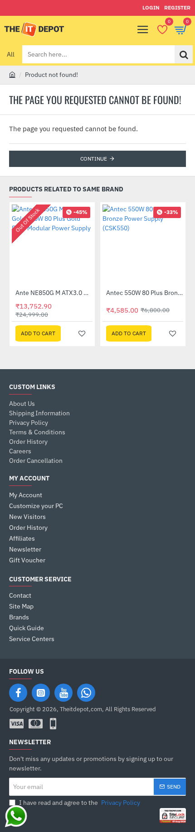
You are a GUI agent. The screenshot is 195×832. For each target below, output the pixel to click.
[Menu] (142, 29)
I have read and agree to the (79, 803)
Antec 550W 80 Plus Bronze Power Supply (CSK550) (144, 293)
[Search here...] (184, 54)
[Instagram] (41, 693)
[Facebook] (18, 693)
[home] (12, 74)
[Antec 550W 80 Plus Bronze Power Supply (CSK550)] (142, 244)
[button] (38, 333)
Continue (93, 158)
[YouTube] (63, 693)
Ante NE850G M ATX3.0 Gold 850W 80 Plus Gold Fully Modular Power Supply (54, 293)
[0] (162, 29)
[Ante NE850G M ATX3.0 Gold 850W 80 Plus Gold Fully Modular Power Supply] (52, 244)
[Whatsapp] (86, 693)
